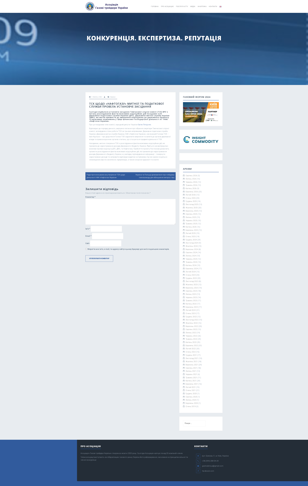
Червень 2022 (191, 336)
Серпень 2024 (191, 252)
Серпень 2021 (191, 368)
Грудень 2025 (191, 201)
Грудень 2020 (191, 394)
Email (88, 236)
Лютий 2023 (191, 310)
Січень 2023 (191, 313)
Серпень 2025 (191, 214)
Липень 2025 (191, 217)
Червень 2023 (191, 297)
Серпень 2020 (191, 397)
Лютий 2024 (191, 272)
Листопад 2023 (192, 281)
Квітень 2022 (191, 342)
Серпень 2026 (191, 176)
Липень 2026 (191, 179)
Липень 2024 (191, 256)
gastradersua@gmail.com (212, 466)
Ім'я (87, 229)
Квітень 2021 (191, 381)
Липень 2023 (191, 294)
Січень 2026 (191, 198)
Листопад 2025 (192, 204)
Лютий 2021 (191, 387)
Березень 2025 (192, 230)
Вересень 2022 (192, 326)
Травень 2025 (191, 224)
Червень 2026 (191, 182)
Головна (155, 6)
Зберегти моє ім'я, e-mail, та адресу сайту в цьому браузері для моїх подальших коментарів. (128, 249)
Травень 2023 (191, 301)
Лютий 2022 (191, 349)
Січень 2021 (191, 390)
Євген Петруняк (144, 125)
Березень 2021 (192, 384)
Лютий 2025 (191, 233)
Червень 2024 (191, 259)
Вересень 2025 (192, 211)
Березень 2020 (192, 403)
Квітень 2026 (191, 188)
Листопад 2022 (192, 320)
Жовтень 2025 (192, 208)
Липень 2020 (191, 400)
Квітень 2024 (191, 265)
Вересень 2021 (192, 365)
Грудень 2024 (191, 240)
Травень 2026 (191, 185)
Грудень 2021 (191, 355)
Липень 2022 (191, 333)
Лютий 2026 (191, 195)
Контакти (213, 6)
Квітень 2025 (191, 227)
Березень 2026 (192, 192)
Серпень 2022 (191, 329)
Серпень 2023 (191, 291)
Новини (112, 97)
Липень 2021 (191, 371)
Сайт (87, 243)
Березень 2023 (192, 307)
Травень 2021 (191, 378)
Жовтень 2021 (192, 361)
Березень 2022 (192, 345)
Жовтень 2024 (192, 246)
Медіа (192, 6)
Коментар (90, 197)
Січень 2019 (191, 406)
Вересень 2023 (192, 288)
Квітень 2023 (191, 304)
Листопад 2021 (192, 358)
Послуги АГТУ (182, 6)
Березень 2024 (192, 269)
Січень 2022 (191, 352)
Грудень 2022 (191, 317)
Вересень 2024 (192, 249)
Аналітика (202, 6)
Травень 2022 (191, 339)
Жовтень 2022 (192, 323)
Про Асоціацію (167, 6)
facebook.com (208, 471)
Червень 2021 (191, 374)
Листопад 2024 (192, 243)
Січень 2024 (191, 275)
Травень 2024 (191, 262)
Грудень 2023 (191, 278)
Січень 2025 (191, 236)
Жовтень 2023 (192, 285)
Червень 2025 (191, 220)
